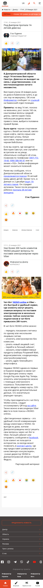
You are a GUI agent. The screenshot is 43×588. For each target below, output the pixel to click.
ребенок (15, 230)
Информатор (10, 100)
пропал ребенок (26, 230)
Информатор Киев (22, 575)
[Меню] (39, 3)
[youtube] (34, 562)
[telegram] (15, 562)
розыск (6, 230)
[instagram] (8, 562)
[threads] (40, 562)
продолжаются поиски (15, 176)
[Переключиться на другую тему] (28, 3)
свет (5, 497)
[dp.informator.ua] (5, 3)
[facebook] (2, 562)
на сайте (31, 405)
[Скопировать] (17, 43)
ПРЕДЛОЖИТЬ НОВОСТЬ (21, 523)
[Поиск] (34, 3)
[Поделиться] (12, 43)
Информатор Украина (6, 575)
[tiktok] (28, 562)
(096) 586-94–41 (17, 160)
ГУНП (37, 230)
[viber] (21, 562)
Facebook (33, 437)
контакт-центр (24, 445)
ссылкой (35, 100)
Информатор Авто (35, 575)
